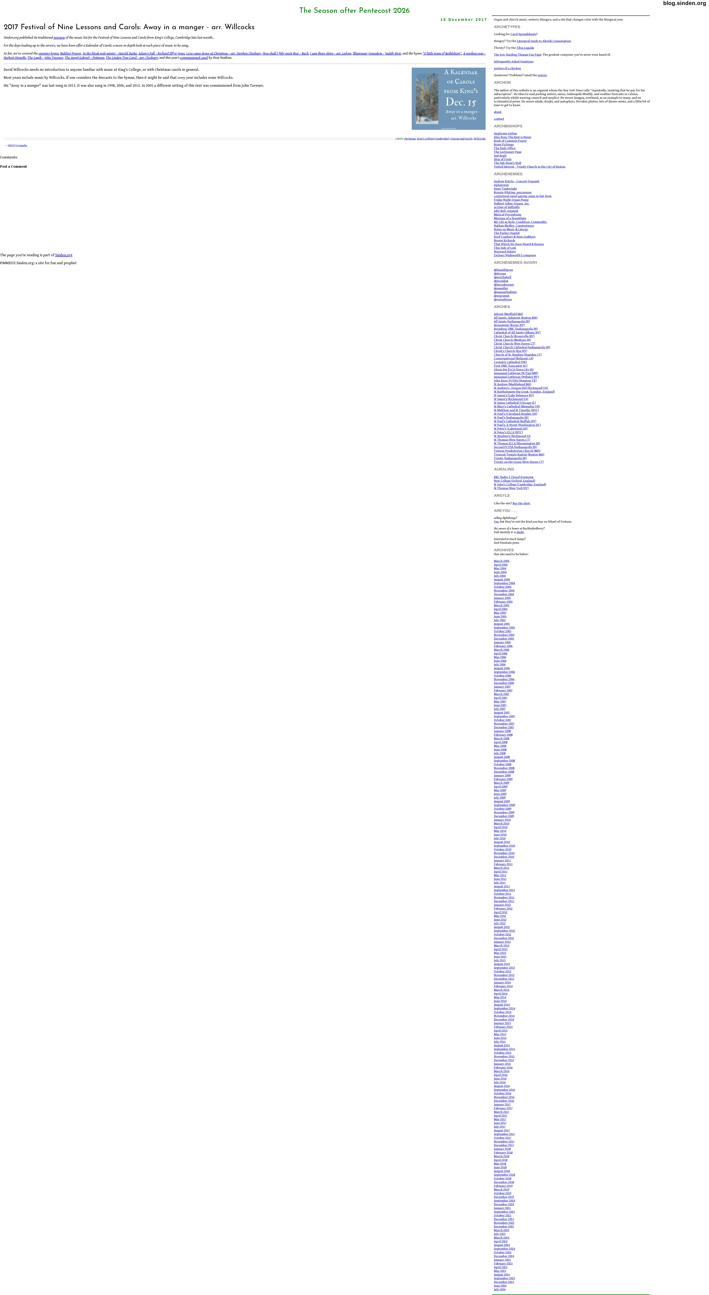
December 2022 (504, 1226)
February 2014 (503, 986)
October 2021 (502, 1215)
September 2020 (504, 1201)
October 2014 (502, 1012)
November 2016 (504, 1097)
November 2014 (504, 1016)
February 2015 (503, 1027)
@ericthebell (502, 277)
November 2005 (504, 635)
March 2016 (501, 1071)
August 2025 (502, 1275)
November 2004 (504, 591)
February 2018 (503, 1153)
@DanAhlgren (503, 270)
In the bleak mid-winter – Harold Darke (110, 53)
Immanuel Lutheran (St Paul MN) (516, 373)
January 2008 (502, 731)
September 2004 (504, 583)
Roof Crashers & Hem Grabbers (514, 237)
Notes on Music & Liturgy (511, 229)
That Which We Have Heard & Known (519, 244)
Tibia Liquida (525, 48)
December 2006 (504, 683)
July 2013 (500, 960)
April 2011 (500, 872)
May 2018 (500, 1164)
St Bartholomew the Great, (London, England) (524, 392)
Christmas (410, 138)
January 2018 (502, 1149)
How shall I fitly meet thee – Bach (286, 53)
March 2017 (501, 1112)
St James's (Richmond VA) (511, 399)
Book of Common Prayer (510, 141)
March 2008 (501, 738)
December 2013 (504, 979)
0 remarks (21, 145)
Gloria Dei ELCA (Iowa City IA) (513, 369)
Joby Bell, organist (506, 211)
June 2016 (500, 1079)
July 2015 (500, 1042)
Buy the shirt (521, 503)
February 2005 (503, 602)
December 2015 (504, 1060)
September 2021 (504, 1212)
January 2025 (502, 1260)
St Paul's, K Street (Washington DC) (517, 425)
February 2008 (503, 735)
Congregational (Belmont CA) (513, 358)
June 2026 (500, 1286)
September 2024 (504, 1249)
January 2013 (502, 942)
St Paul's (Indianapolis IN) (511, 417)
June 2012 (500, 920)
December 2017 (504, 1145)
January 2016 (502, 1064)
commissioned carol (194, 58)
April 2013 (500, 949)
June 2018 (500, 1167)
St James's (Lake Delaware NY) (514, 395)
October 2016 (502, 1093)
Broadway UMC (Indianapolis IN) (516, 329)
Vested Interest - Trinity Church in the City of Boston (529, 167)
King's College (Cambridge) (433, 138)
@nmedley (501, 288)
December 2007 (504, 727)
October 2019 (502, 1193)
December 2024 (504, 1256)
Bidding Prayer (70, 53)
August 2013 (502, 964)
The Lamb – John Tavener (45, 58)
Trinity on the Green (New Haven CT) (519, 462)
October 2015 (502, 1053)
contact (499, 119)
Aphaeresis (501, 185)
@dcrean (500, 273)
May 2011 (500, 875)
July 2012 (500, 923)
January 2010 (502, 820)
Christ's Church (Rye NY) (510, 351)
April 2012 (500, 912)
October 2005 (502, 631)
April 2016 (500, 1075)
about (497, 112)
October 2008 (502, 764)
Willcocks (480, 138)
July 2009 (500, 798)
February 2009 (503, 779)
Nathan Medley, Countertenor (514, 226)
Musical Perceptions (507, 214)
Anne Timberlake (505, 189)
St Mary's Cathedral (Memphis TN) (517, 406)
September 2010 (504, 846)
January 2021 (502, 1208)
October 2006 (502, 676)
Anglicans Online (505, 133)
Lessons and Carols (461, 138)
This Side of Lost (505, 248)
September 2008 (504, 761)
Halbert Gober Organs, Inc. (512, 203)
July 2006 (500, 664)
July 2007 (500, 709)
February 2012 (503, 908)
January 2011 (502, 860)
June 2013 (500, 957)
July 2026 (500, 1289)
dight (520, 532)
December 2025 (504, 1282)
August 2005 (502, 624)
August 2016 (502, 1086)
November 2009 (504, 812)
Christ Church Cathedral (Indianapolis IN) (522, 347)
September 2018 (504, 1175)
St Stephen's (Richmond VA (512, 436)
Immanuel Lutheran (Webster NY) (516, 377)
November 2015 (504, 1056)
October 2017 (502, 1138)
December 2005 (504, 639)
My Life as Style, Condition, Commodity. (520, 222)
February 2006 (503, 646)
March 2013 (501, 945)
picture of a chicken (507, 68)
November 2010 (504, 853)
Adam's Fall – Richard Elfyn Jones (161, 53)
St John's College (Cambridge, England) (520, 484)
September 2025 (504, 1278)
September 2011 (504, 890)
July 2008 (500, 753)
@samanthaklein (505, 292)
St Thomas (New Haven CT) (512, 440)
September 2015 (504, 1049)
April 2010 (500, 827)
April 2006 (500, 653)
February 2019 (503, 1186)
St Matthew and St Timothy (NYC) (516, 410)
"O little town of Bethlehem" (442, 53)
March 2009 (501, 783)
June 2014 (500, 1001)
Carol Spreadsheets (523, 34)
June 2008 (500, 749)
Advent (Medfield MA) (508, 314)
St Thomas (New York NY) (511, 488)
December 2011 (504, 901)
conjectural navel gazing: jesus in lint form (523, 196)
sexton (542, 75)
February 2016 (503, 1067)
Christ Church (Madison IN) (512, 340)
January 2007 (502, 687)
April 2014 (500, 994)
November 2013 (504, 975)
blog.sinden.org (684, 3)
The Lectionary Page (507, 152)
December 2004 (504, 594)
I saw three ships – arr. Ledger (330, 53)
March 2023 (501, 1230)
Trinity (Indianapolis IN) (510, 458)
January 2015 (502, 1023)
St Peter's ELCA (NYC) (508, 432)
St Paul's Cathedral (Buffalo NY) (515, 421)
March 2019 (501, 1189)
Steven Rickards (504, 240)
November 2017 (504, 1141)
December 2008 (504, 772)
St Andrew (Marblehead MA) (512, 384)
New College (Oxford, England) (514, 481)
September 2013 (504, 968)
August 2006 (502, 668)
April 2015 (500, 1030)
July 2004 (500, 576)
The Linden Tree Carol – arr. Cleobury (132, 58)
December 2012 (504, 938)
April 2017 (500, 1116)
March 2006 (501, 650)
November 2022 (504, 1223)
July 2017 (500, 1127)
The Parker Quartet (507, 233)
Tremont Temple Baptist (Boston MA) (519, 454)
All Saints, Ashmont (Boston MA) (515, 318)
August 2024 (502, 1245)
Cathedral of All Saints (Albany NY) (517, 332)
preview (59, 37)
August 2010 (502, 842)
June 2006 (500, 661)
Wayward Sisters (505, 251)
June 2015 (500, 1038)
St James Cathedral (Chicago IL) (515, 403)
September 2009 (504, 805)
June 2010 (500, 835)
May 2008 (500, 746)
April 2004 (500, 565)
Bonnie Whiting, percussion (512, 192)
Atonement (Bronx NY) (509, 325)
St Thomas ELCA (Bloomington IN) (517, 443)
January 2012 (502, 905)
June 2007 (500, 705)
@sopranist (501, 296)
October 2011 (502, 894)
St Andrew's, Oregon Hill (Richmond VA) (521, 388)
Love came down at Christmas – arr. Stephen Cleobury (223, 53)
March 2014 (501, 990)
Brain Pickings (504, 144)
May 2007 (500, 701)
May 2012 (500, 916)
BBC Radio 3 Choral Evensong (513, 477)
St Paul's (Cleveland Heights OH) (515, 414)
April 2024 (500, 1241)
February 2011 (503, 864)
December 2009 (504, 816)
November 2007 (504, 724)
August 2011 (502, 886)
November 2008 (504, 768)
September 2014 (504, 1008)
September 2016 (504, 1090)
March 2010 (501, 823)
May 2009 (500, 790)
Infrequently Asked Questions (513, 61)
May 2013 (500, 953)
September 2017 (504, 1134)
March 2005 (501, 605)
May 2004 (500, 568)
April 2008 (500, 742)
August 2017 (502, 1130)
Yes (496, 522)
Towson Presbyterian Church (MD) (517, 451)
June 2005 (500, 616)
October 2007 (502, 720)
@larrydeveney (504, 285)
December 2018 (504, 1182)
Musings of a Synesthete (510, 218)
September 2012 (504, 931)
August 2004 (502, 579)
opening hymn (49, 53)
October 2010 (502, 849)
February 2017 (503, 1108)
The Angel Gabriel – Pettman (84, 58)
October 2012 (502, 934)
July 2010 (500, 838)
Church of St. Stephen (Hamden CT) (518, 355)
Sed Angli (500, 156)
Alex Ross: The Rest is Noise (512, 137)
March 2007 (501, 694)
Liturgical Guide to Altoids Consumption (544, 41)
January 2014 (502, 982)
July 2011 (500, 883)
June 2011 (500, 879)
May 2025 (500, 1271)
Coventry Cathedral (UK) (510, 362)
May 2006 (500, 657)
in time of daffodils (507, 207)
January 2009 (502, 775)
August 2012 (502, 927)
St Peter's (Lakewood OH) (511, 429)
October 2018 (502, 1178)
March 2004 (501, 561)
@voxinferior (503, 299)
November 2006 (504, 679)
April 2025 (500, 1267)
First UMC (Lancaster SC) (510, 366)
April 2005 (500, 609)
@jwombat (501, 281)
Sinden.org (63, 255)
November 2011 (504, 897)
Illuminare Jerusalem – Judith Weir (377, 53)
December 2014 (504, 1019)
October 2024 (502, 1252)
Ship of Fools (502, 159)
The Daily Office (505, 148)
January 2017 (502, 1104)
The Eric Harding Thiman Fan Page (517, 55)
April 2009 (500, 786)
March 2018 (501, 1156)
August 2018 (502, 1171)
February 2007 (503, 690)
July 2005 (500, 620)
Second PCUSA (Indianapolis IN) (515, 447)
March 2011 (501, 868)
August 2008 (502, 757)
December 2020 (504, 1204)
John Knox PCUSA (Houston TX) (515, 380)
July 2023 (500, 1234)
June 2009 (500, 794)
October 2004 (502, 587)
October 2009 (502, 809)
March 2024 (501, 1238)
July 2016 (500, 1082)
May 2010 (500, 831)
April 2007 (500, 698)
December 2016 (504, 1101)
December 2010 (504, 857)
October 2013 (502, 971)
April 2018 (500, 1160)
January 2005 (502, 598)
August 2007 (502, 713)
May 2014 (500, 997)
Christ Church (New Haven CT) (514, 344)
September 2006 (504, 672)
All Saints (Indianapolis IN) (512, 321)
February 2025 (503, 1263)
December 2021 (504, 1219)
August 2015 (502, 1045)
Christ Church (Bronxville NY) (514, 336)
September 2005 (504, 627)
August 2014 (502, 1005)
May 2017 (500, 1119)
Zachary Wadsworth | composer (515, 255)
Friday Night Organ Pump (511, 200)
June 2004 (500, 572)
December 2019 (504, 1197)
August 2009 (502, 801)
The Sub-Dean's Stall (507, 163)
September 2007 (504, 716)
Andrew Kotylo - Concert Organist (516, 181)
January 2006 (502, 642)
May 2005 (500, 613)
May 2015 (500, 1034)
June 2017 (500, 1123)
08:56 (11, 145)
